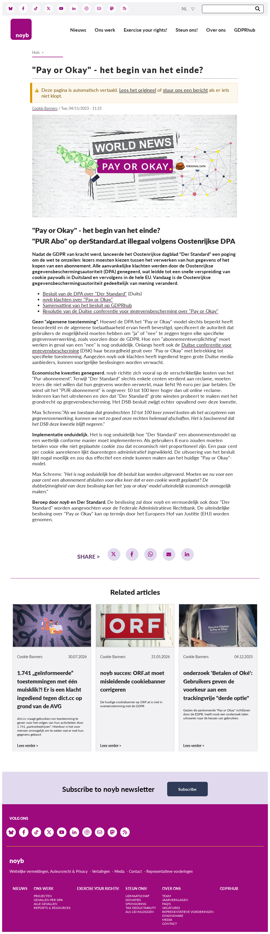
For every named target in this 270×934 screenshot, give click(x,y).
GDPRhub (244, 30)
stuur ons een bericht (185, 90)
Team (166, 896)
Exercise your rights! (145, 30)
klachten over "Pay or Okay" (78, 299)
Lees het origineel (137, 90)
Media (119, 871)
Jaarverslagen (175, 900)
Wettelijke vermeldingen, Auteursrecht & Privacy (48, 871)
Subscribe (187, 789)
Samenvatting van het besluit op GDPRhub (87, 305)
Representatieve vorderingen (169, 871)
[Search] (258, 9)
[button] (114, 554)
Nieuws (78, 30)
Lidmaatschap (137, 896)
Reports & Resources (52, 908)
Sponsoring (136, 904)
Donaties (133, 900)
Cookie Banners (44, 108)
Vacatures (171, 908)
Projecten (43, 896)
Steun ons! (187, 30)
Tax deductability (141, 908)
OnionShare (172, 916)
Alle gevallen (45, 904)
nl (185, 9)
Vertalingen (101, 871)
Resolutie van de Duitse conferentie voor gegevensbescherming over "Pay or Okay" (130, 311)
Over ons (216, 30)
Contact (135, 871)
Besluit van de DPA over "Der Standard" (85, 293)
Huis (36, 52)
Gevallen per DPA (48, 900)
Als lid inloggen (140, 912)
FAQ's (166, 904)
